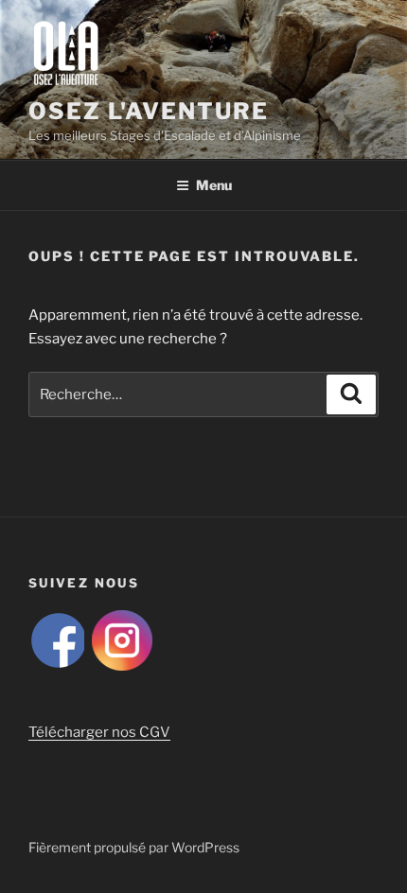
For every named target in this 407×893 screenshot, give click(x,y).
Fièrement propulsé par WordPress (133, 847)
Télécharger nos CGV (99, 732)
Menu (214, 185)
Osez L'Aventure (148, 111)
